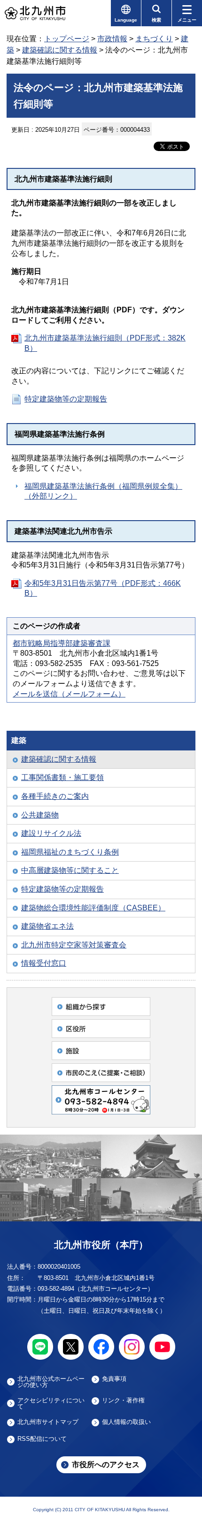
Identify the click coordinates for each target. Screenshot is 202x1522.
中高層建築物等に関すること (70, 870)
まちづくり (154, 39)
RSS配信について (42, 1439)
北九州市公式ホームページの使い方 (51, 1382)
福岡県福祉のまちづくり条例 (70, 852)
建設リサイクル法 (51, 833)
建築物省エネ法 (47, 926)
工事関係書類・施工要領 (62, 777)
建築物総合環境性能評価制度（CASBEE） (93, 908)
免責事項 (114, 1379)
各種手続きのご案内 (55, 796)
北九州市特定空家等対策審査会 (73, 945)
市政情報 (112, 39)
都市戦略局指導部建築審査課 (61, 643)
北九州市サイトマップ (47, 1422)
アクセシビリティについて (51, 1403)
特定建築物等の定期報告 (65, 399)
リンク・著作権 (123, 1400)
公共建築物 (40, 815)
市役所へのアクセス (106, 1465)
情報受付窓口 (43, 963)
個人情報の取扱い (126, 1422)
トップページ (66, 39)
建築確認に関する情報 (59, 50)
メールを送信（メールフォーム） (69, 694)
